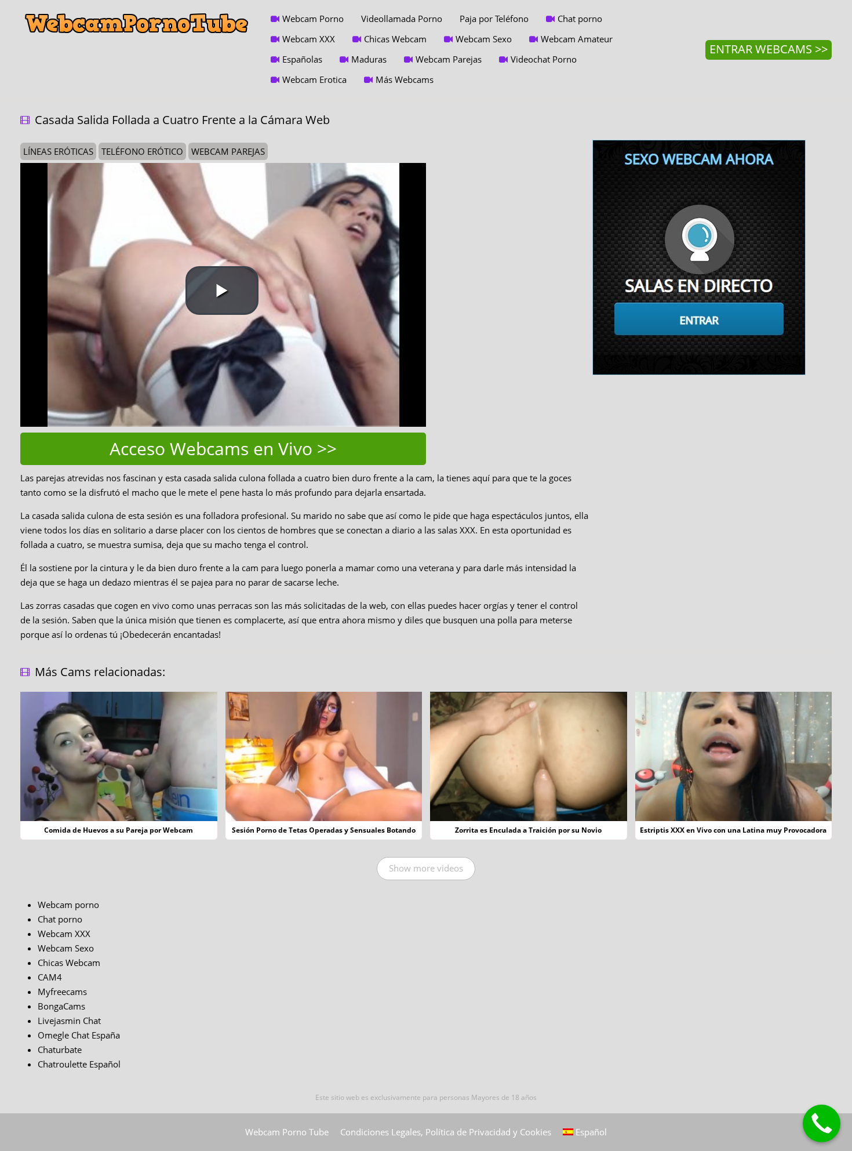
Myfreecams (62, 991)
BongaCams (61, 1006)
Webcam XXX (308, 39)
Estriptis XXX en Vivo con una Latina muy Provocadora (733, 830)
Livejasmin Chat (69, 1020)
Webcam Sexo (484, 39)
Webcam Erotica (314, 79)
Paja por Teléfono (494, 18)
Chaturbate (60, 1049)
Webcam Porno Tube (287, 1132)
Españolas (302, 59)
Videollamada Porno (401, 18)
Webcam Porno (313, 18)
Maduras (369, 59)
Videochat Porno (544, 59)
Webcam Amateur (577, 39)
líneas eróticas (58, 151)
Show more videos (426, 868)
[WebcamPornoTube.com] (136, 8)
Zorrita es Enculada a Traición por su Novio (528, 830)
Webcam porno (68, 904)
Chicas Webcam (395, 39)
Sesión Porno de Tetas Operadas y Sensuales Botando (324, 830)
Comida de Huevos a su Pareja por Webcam (118, 830)
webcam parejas (228, 151)
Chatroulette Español (79, 1064)
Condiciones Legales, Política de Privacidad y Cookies (445, 1132)
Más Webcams (405, 79)
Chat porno (580, 18)
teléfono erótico (142, 151)
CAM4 (50, 977)
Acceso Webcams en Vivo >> (223, 448)
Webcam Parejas (449, 59)
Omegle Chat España (79, 1035)
